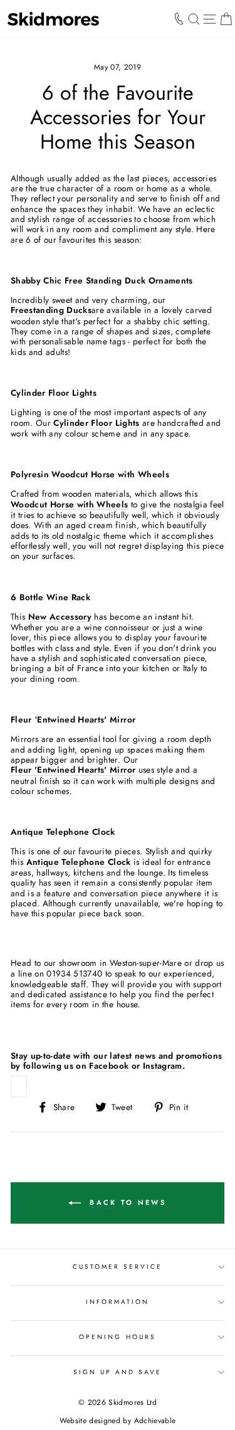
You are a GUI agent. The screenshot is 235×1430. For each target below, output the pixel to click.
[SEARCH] (194, 18)
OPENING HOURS (117, 1337)
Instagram (162, 1066)
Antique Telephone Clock (78, 862)
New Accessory (59, 617)
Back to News (126, 1202)
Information (118, 1301)
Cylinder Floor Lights (96, 423)
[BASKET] (226, 18)
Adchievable (155, 1420)
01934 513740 (74, 973)
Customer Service (118, 1266)
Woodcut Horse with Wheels (69, 504)
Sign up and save (117, 1372)
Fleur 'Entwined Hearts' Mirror (73, 770)
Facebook (108, 1066)
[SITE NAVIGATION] (209, 18)
